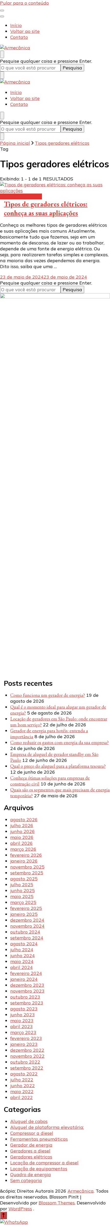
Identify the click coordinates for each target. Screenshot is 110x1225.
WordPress (20, 1209)
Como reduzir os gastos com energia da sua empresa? (59, 742)
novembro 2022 (27, 1056)
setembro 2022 (26, 1068)
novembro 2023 (27, 991)
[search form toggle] (2, 54)
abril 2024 (21, 967)
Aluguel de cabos (29, 1121)
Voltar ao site (25, 31)
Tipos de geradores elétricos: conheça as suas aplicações (45, 208)
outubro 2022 (25, 1062)
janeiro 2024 (24, 979)
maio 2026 (22, 837)
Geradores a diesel (30, 1151)
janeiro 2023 (24, 1044)
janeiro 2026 (24, 861)
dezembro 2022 (27, 1050)
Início (16, 25)
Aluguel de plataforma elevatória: (47, 1127)
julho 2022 (21, 1080)
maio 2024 (22, 961)
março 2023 (23, 1032)
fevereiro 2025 (26, 908)
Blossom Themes (57, 1203)
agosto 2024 (24, 944)
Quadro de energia (30, 1174)
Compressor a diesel (31, 1133)
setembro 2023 (26, 1003)
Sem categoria (26, 1180)
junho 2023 (22, 1015)
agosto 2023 (24, 1009)
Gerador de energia (31, 1145)
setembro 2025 (26, 873)
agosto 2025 (24, 879)
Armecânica (81, 1191)
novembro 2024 (27, 926)
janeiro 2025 (24, 914)
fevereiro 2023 (26, 1038)
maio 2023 (22, 1020)
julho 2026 (21, 825)
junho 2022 (22, 1086)
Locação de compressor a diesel (44, 1163)
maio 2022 (22, 1091)
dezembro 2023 (27, 985)
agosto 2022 (24, 1074)
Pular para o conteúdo (24, 3)
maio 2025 (22, 896)
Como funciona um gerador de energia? (47, 695)
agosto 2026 (24, 819)
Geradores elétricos (21, 196)
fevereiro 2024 (26, 973)
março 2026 (23, 849)
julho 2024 (21, 950)
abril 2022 (21, 1097)
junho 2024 (22, 955)
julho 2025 (21, 885)
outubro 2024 (25, 932)
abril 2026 (21, 843)
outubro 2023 (25, 997)
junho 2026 (22, 831)
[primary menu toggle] (2, 10)
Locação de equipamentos (38, 1169)
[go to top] (3, 1215)
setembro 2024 (26, 938)
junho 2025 (22, 890)
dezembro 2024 (27, 920)
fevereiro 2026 (26, 855)
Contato (19, 37)
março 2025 (23, 902)
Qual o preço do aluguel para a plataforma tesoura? (58, 766)
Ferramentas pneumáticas (39, 1139)
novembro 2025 (27, 867)
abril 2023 (21, 1026)
